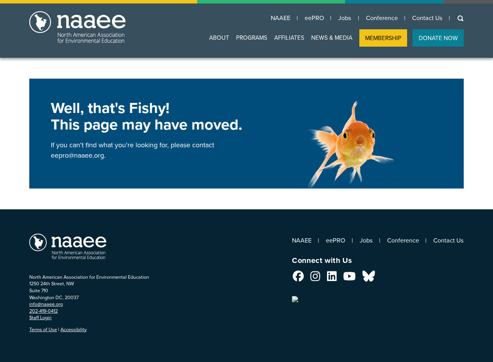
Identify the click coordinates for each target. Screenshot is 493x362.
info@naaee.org (46, 304)
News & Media (331, 38)
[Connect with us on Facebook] (298, 278)
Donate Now (438, 38)
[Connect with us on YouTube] (349, 278)
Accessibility (73, 329)
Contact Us (427, 18)
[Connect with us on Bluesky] (368, 278)
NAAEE (280, 18)
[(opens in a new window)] (296, 297)
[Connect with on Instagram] (315, 278)
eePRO (314, 18)
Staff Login (40, 317)
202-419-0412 (43, 311)
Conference (382, 18)
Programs (251, 38)
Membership (383, 38)
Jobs (344, 18)
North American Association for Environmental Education (105, 30)
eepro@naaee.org (77, 155)
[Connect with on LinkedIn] (332, 278)
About (219, 38)
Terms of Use (43, 329)
